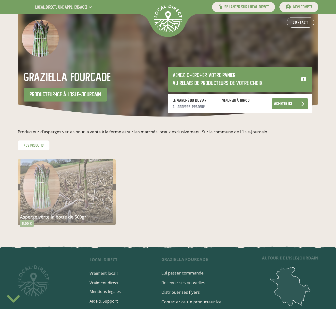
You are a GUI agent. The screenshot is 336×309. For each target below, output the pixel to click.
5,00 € (27, 223)
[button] (64, 7)
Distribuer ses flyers (180, 292)
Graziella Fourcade (184, 259)
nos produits (34, 145)
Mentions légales (105, 291)
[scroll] (13, 298)
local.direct (103, 259)
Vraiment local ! (104, 273)
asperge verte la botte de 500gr (53, 217)
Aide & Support (104, 301)
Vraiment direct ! (105, 283)
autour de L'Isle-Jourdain (290, 258)
